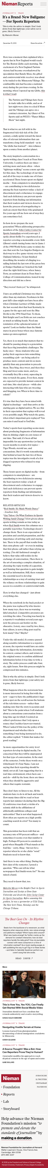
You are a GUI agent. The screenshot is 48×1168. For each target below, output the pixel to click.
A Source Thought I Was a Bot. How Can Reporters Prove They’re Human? (22, 1050)
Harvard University (8, 1165)
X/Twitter (41, 1079)
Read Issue (23, 958)
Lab (6, 1101)
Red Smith (14, 526)
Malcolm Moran (12, 35)
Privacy (26, 1165)
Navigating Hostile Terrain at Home (21, 1027)
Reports (9, 1094)
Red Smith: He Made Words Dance (21, 509)
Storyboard (11, 1109)
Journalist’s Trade (13, 13)
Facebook (42, 1086)
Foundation (11, 1087)
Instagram (41, 1083)
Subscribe (41, 1075)
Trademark (19, 1165)
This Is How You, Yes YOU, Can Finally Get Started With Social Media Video (22, 1006)
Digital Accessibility (37, 1165)
